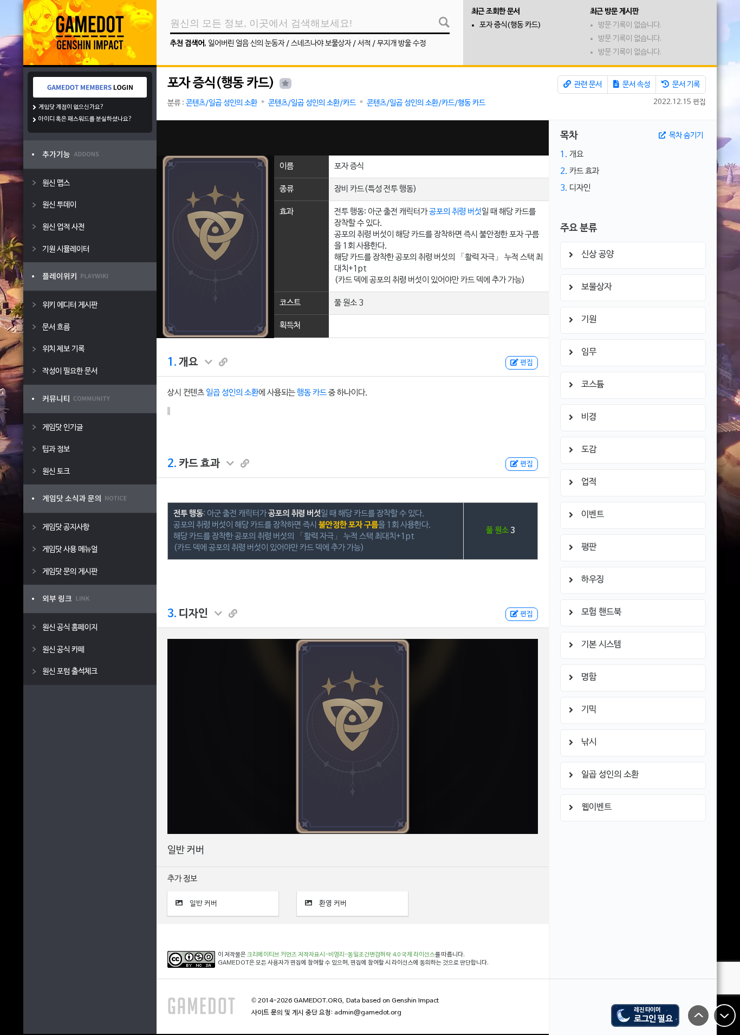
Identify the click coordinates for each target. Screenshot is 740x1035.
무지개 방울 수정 (401, 44)
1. (172, 362)
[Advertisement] (353, 138)
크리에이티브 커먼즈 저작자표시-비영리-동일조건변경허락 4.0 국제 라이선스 (341, 955)
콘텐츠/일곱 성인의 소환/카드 (312, 103)
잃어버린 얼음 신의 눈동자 (246, 44)
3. (172, 614)
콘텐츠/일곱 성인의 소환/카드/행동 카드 (426, 103)
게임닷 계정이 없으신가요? (71, 107)
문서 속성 (635, 85)
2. (172, 464)
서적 (364, 44)
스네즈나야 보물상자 (321, 44)
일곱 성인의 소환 (232, 393)
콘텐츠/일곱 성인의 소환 (221, 103)
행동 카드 (312, 393)
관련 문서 (587, 85)
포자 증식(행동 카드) (510, 25)
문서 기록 (685, 85)
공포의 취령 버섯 (455, 212)
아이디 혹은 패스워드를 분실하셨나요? (85, 119)
